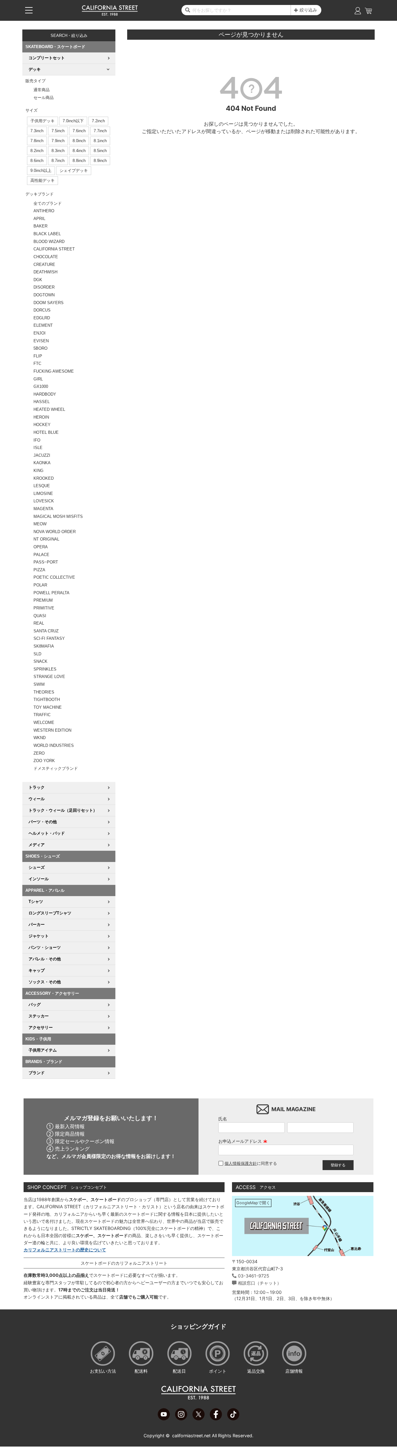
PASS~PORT (45, 562)
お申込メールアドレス (242, 1141)
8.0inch (79, 140)
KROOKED (43, 478)
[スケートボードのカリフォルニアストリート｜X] (198, 1419)
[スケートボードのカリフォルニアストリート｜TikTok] (233, 1419)
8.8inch (79, 160)
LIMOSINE (43, 493)
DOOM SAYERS (48, 302)
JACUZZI (41, 455)
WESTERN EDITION (52, 730)
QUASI (39, 615)
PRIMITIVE (43, 608)
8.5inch (100, 150)
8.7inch (58, 160)
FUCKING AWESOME (53, 371)
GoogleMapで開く (253, 1202)
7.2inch (98, 121)
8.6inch (36, 160)
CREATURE (44, 264)
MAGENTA (43, 508)
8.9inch (100, 160)
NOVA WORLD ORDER (54, 531)
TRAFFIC (42, 714)
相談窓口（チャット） (259, 1283)
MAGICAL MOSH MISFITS (58, 516)
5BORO (40, 348)
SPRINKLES (44, 669)
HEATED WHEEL (49, 409)
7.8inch (36, 140)
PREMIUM (43, 600)
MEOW (40, 524)
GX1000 (40, 386)
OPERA (40, 547)
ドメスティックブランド (55, 768)
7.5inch (58, 130)
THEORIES (43, 692)
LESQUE (41, 485)
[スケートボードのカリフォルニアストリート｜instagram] (181, 1419)
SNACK (40, 661)
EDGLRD (41, 318)
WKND (39, 737)
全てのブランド (47, 203)
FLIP (37, 356)
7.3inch (36, 130)
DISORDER (44, 287)
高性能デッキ (42, 180)
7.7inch (100, 130)
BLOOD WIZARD (49, 241)
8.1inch (100, 140)
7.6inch (79, 130)
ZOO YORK (44, 760)
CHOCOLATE (45, 256)
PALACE (41, 554)
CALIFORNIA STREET (54, 249)
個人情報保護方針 (241, 1163)
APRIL (39, 218)
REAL (38, 623)
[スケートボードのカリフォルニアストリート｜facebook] (216, 1419)
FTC (37, 363)
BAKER (40, 226)
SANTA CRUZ (46, 631)
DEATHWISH (45, 272)
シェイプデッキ (74, 170)
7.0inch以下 (73, 121)
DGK (37, 279)
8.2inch (36, 150)
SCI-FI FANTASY (49, 638)
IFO (36, 440)
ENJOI (39, 333)
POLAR (40, 585)
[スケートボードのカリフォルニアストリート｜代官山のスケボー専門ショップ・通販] (110, 14)
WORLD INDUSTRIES (53, 745)
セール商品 (43, 97)
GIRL (38, 379)
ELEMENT (43, 325)
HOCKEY (42, 424)
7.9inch (58, 140)
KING (38, 470)
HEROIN (41, 417)
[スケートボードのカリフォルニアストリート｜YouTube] (164, 1419)
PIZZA (39, 570)
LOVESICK (43, 501)
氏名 (222, 1118)
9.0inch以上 (40, 170)
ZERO (39, 753)
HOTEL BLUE (46, 432)
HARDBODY (44, 394)
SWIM (39, 684)
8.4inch (79, 150)
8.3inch (58, 150)
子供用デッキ (42, 121)
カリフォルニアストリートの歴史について (65, 1249)
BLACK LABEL (47, 233)
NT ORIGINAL (46, 539)
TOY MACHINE (47, 707)
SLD (37, 654)
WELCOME (43, 722)
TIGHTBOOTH (46, 699)
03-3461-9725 (253, 1275)
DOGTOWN (44, 295)
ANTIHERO (43, 211)
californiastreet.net (191, 1435)
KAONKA (42, 462)
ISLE (37, 447)
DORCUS (42, 310)
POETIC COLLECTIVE (54, 577)
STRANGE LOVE (49, 676)
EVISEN (41, 341)
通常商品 (41, 90)
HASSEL (41, 401)
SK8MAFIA (43, 646)
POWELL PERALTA (51, 592)
